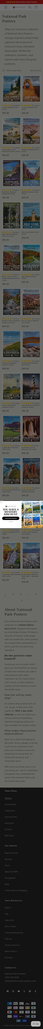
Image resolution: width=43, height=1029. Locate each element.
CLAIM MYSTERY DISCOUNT (11, 518)
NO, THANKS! (11, 521)
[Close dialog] (1, 502)
